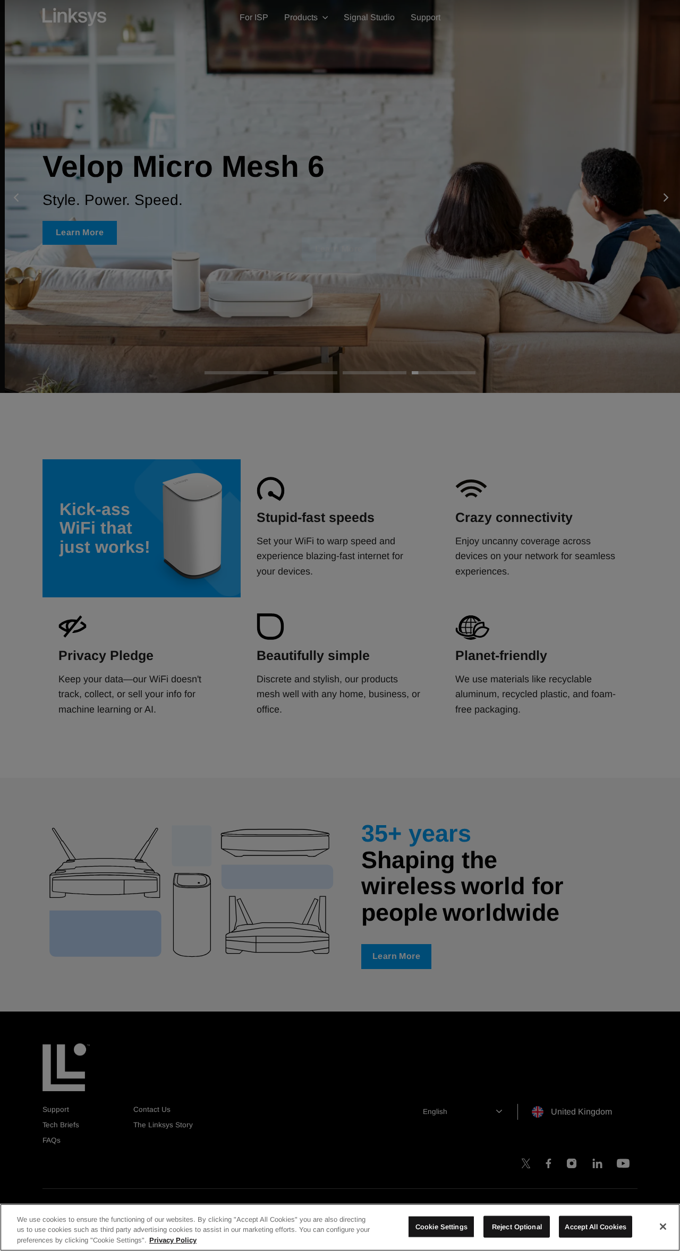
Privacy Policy (173, 1240)
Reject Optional (517, 1226)
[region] (340, 1227)
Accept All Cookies (595, 1226)
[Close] (663, 1226)
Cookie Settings (441, 1226)
